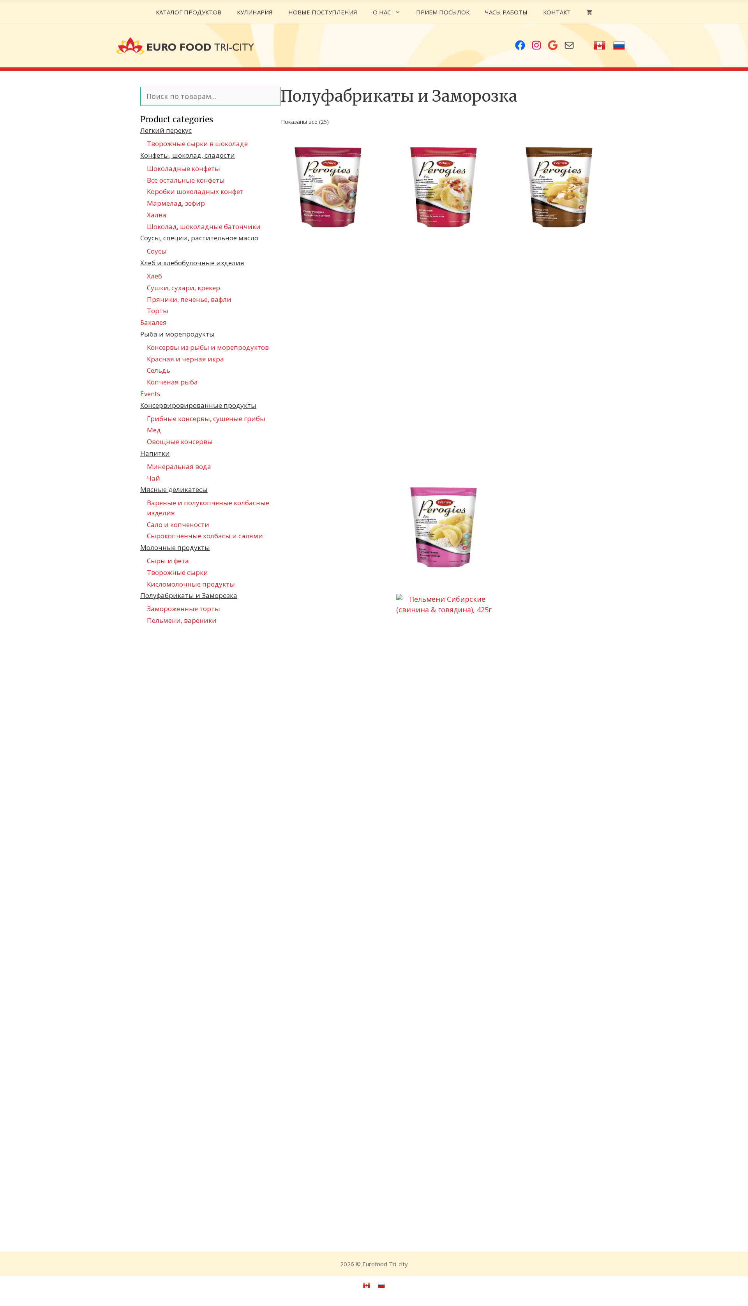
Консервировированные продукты (198, 405)
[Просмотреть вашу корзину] (589, 12)
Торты (157, 310)
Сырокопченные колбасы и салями (205, 535)
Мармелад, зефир (176, 203)
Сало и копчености (178, 524)
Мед (154, 429)
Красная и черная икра (185, 358)
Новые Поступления (322, 12)
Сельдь (158, 370)
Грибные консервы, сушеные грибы (206, 418)
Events (150, 393)
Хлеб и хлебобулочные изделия (192, 262)
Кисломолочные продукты (191, 584)
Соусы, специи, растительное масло (199, 237)
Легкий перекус (166, 130)
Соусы (157, 251)
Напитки (155, 453)
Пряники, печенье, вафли (189, 299)
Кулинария (255, 12)
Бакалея (153, 322)
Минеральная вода (179, 466)
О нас (382, 12)
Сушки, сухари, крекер (183, 287)
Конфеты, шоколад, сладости (187, 155)
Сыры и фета (168, 560)
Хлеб (154, 275)
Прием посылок (442, 12)
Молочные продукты (175, 547)
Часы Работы (506, 12)
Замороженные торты (183, 608)
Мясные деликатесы (174, 489)
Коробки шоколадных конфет (195, 191)
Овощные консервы (180, 441)
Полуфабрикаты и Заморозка (188, 595)
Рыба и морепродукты (177, 334)
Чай (153, 478)
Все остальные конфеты (186, 180)
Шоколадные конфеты (183, 168)
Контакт (557, 12)
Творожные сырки (177, 572)
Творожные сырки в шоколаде (197, 143)
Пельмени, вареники (182, 620)
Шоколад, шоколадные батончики (204, 226)
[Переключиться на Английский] (599, 46)
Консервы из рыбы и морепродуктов (208, 347)
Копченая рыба (172, 381)
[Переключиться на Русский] (619, 46)
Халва (156, 214)
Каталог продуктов (188, 12)
